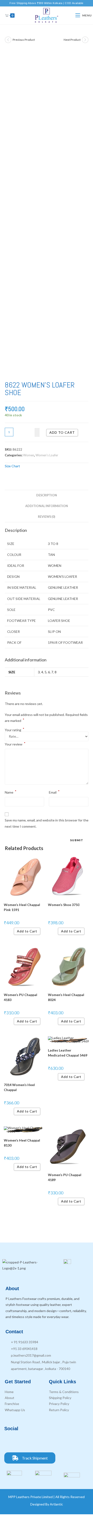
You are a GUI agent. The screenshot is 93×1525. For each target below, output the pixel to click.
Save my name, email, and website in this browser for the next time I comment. (46, 823)
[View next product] (85, 39)
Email (54, 791)
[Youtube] (36, 1442)
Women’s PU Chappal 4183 (20, 997)
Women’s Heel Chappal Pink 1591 (22, 907)
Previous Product (24, 39)
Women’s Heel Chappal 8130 (22, 1142)
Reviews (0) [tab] (46, 516)
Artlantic (56, 1504)
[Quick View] (12, 931)
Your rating (14, 730)
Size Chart (12, 466)
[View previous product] (8, 39)
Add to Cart (27, 931)
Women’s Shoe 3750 (63, 905)
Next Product (72, 39)
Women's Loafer (47, 455)
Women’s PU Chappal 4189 (64, 1177)
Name (10, 791)
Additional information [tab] (46, 506)
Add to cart (62, 432)
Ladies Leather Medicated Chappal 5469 (67, 1052)
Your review (15, 743)
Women (28, 455)
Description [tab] (46, 495)
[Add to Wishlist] (37, 432)
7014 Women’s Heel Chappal (19, 1087)
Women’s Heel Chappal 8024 (66, 997)
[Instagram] (23, 1442)
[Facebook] (10, 1442)
